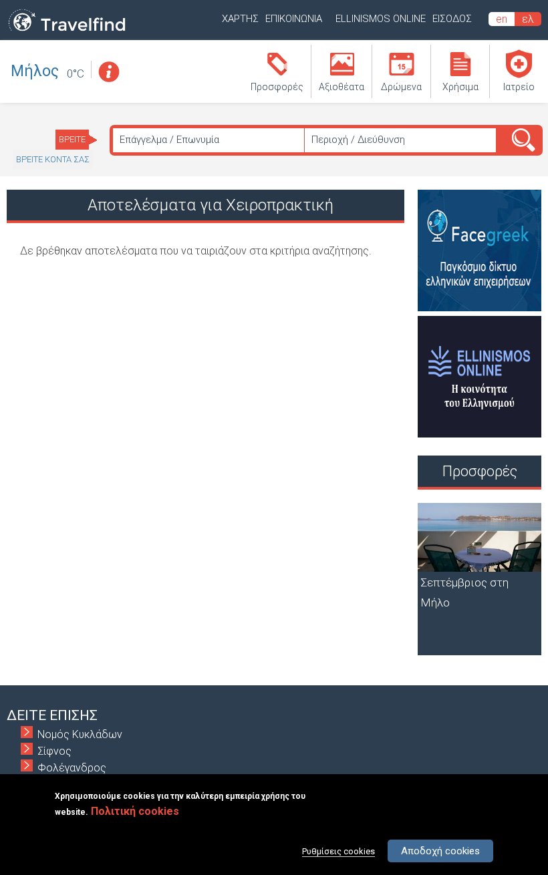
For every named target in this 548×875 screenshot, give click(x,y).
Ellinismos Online (380, 19)
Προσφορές (277, 86)
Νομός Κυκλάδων (79, 734)
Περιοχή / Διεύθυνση (358, 140)
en (501, 19)
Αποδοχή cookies (440, 851)
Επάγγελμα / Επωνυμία (169, 140)
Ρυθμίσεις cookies (338, 851)
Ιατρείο (519, 86)
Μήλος (35, 71)
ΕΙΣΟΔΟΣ (452, 19)
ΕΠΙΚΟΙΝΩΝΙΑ (293, 19)
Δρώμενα (401, 86)
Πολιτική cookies (135, 811)
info (108, 71)
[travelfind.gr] (67, 31)
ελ (528, 19)
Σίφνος (54, 751)
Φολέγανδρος (71, 767)
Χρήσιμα (460, 86)
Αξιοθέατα (341, 86)
